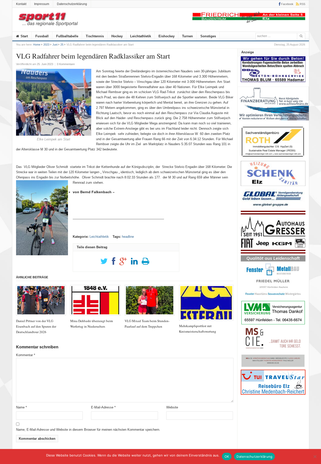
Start (24, 36)
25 (61, 44)
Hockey (117, 36)
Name (21, 407)
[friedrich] (248, 22)
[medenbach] (273, 393)
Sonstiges (208, 36)
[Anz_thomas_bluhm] (273, 81)
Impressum (41, 4)
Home (36, 44)
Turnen (187, 36)
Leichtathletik (140, 36)
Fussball (42, 36)
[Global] (273, 208)
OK (226, 456)
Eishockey (166, 36)
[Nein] (314, 456)
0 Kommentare (66, 64)
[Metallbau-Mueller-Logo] (273, 297)
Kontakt (21, 4)
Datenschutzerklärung (72, 4)
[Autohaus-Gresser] (273, 252)
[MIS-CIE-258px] (273, 367)
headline (128, 237)
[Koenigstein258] (273, 122)
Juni (54, 44)
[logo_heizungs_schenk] (273, 185)
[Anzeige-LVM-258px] (273, 324)
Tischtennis (95, 36)
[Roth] (273, 158)
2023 (46, 44)
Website (172, 407)
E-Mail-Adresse (103, 407)
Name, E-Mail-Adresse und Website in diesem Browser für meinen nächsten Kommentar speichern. (88, 429)
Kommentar (25, 355)
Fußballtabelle (67, 36)
